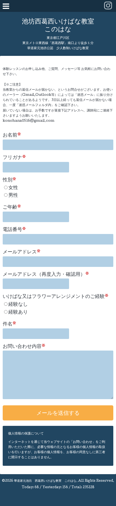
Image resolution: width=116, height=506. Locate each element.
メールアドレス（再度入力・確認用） (46, 274)
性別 (9, 180)
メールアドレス (21, 252)
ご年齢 (12, 207)
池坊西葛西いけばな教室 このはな (58, 25)
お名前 (12, 135)
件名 (9, 324)
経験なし (18, 304)
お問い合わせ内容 (24, 346)
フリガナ (14, 158)
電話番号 (14, 230)
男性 (13, 195)
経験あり (18, 312)
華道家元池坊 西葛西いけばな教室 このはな (45, 481)
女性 (13, 188)
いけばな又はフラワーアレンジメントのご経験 (55, 297)
